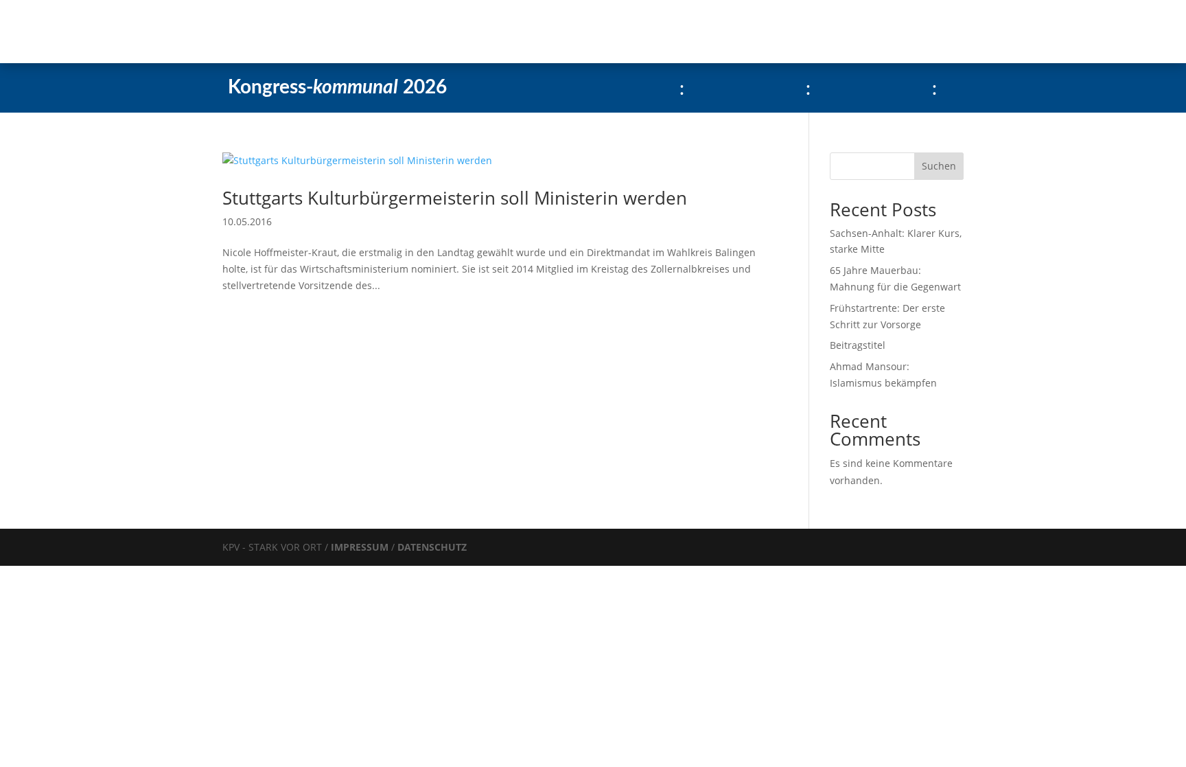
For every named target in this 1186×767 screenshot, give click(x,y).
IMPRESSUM (361, 546)
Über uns (374, 31)
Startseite (175, 31)
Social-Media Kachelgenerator (504, 31)
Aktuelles (239, 31)
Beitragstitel (857, 345)
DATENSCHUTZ (432, 546)
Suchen (939, 165)
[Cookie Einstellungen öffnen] (103, 665)
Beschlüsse (306, 31)
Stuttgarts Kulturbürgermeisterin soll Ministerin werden (454, 197)
